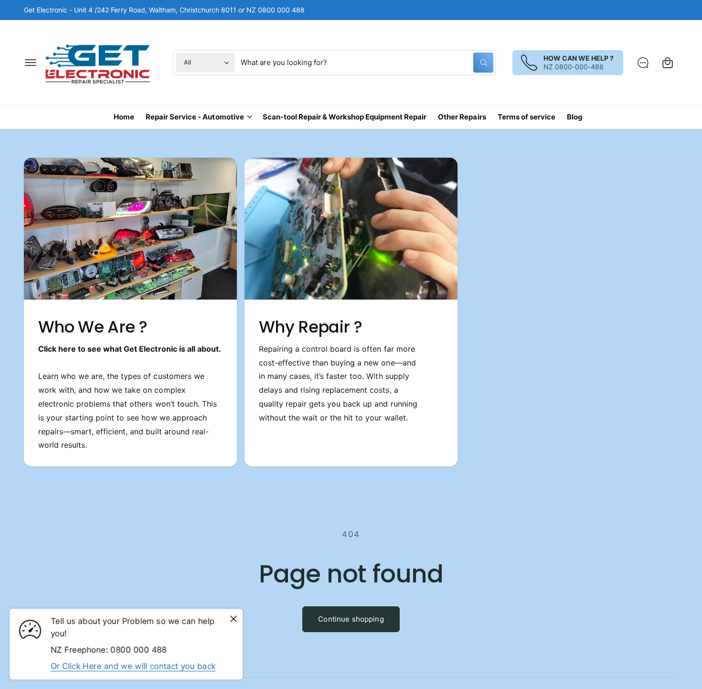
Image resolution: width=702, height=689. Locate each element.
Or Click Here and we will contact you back (133, 666)
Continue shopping (351, 619)
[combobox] (367, 62)
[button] (30, 62)
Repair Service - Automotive (195, 116)
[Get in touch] (642, 62)
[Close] (233, 619)
